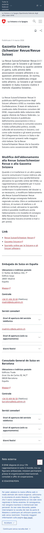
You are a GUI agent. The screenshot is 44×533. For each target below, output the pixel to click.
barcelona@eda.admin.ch (13, 401)
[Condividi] (41, 30)
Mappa (5, 288)
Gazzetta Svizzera (12, 241)
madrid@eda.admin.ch (12, 302)
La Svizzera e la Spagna (18, 21)
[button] (40, 462)
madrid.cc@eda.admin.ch (13, 329)
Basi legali (28, 517)
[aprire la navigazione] (40, 21)
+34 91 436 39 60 (10, 299)
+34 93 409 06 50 (10, 398)
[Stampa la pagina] (35, 30)
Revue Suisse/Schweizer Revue (18, 237)
